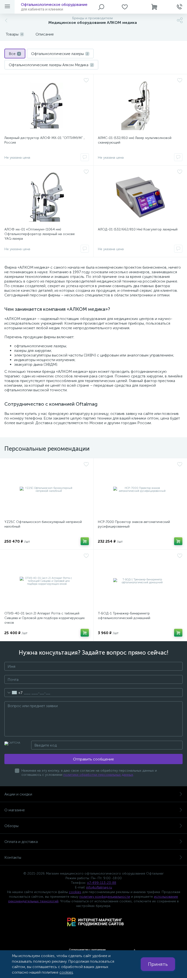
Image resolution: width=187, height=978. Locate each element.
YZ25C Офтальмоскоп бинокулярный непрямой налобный (43, 524)
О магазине (14, 810)
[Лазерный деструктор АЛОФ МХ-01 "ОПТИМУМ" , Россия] (46, 106)
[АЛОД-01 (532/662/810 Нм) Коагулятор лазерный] (140, 197)
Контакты (12, 857)
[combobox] (13, 692)
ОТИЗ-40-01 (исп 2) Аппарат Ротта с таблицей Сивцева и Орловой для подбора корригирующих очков (44, 618)
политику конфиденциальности (104, 897)
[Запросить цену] (85, 157)
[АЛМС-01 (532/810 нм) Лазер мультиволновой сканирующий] (140, 106)
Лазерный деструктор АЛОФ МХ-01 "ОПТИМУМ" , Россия (44, 140)
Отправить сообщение (93, 759)
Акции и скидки (18, 794)
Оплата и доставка (21, 841)
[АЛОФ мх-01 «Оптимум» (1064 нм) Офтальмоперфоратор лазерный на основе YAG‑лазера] (46, 197)
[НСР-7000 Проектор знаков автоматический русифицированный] (140, 490)
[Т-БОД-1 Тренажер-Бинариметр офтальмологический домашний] (140, 581)
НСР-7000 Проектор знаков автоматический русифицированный (134, 524)
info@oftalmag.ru (99, 887)
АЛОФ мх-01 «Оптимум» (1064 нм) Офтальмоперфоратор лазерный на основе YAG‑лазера (39, 234)
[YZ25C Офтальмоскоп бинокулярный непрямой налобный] (46, 490)
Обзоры (11, 825)
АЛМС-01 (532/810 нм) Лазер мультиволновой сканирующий (134, 140)
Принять (158, 964)
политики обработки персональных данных (98, 775)
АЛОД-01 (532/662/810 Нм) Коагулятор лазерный (138, 229)
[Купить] (85, 541)
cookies (75, 892)
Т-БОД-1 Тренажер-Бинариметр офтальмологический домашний (124, 615)
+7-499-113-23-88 (101, 883)
